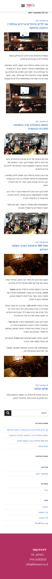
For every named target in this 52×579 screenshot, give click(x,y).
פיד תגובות (43, 518)
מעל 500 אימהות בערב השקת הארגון (32, 441)
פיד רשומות (43, 512)
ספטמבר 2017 (42, 474)
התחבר (45, 507)
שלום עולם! (41, 388)
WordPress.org (41, 523)
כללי (46, 490)
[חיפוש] (7, 413)
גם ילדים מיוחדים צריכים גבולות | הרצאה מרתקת (27, 430)
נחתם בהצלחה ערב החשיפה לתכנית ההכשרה (28, 435)
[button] (23, 6)
